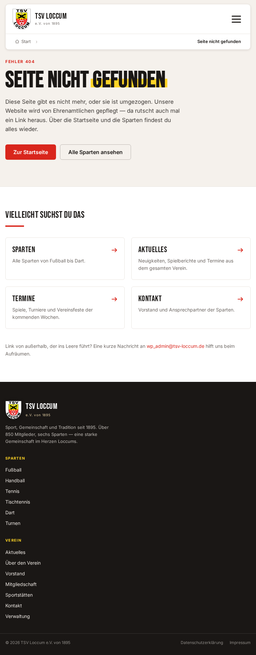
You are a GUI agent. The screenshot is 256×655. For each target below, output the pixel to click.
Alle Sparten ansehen (95, 152)
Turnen (12, 523)
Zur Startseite (30, 152)
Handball (15, 480)
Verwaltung (17, 616)
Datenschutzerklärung (202, 642)
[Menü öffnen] (236, 19)
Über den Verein (23, 563)
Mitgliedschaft (21, 584)
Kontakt (13, 605)
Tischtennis (17, 502)
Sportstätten (19, 595)
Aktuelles (15, 552)
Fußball (13, 470)
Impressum (240, 642)
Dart (10, 512)
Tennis (12, 491)
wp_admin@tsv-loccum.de (175, 346)
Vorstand (15, 573)
